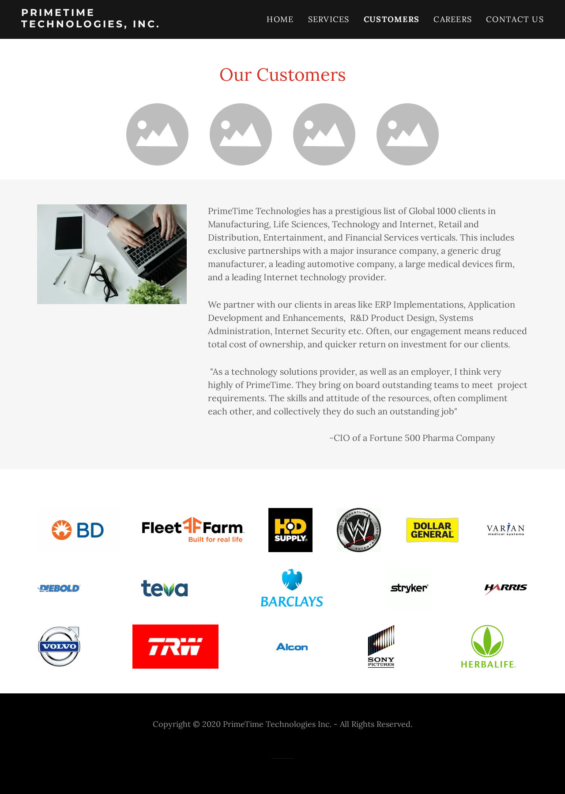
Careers (452, 19)
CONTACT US (515, 19)
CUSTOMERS (392, 19)
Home (280, 19)
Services (329, 19)
